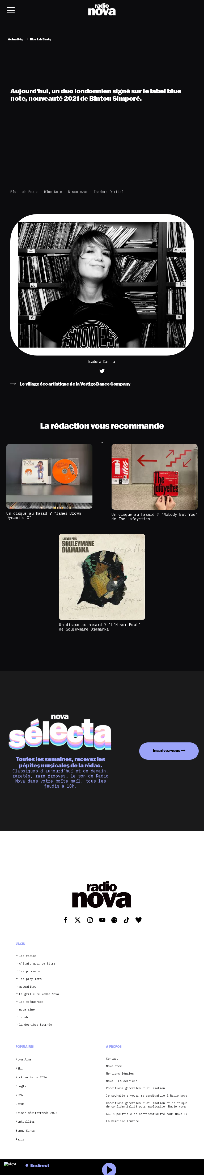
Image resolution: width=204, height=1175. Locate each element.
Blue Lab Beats (24, 191)
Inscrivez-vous (166, 750)
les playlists (30, 979)
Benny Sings (25, 1130)
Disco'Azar (78, 191)
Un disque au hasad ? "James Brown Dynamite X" (43, 515)
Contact (112, 1058)
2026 (19, 1095)
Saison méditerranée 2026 (36, 1113)
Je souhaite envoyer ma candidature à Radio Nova (146, 1095)
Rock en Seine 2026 (31, 1077)
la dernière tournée (35, 1024)
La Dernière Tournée (122, 1121)
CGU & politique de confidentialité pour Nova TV (146, 1114)
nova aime (27, 1009)
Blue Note (53, 191)
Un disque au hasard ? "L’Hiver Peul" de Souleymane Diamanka (99, 627)
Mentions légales (120, 1073)
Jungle (21, 1086)
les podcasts (29, 971)
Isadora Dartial (109, 191)
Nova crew (114, 1066)
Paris (20, 1139)
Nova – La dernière (121, 1081)
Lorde (20, 1104)
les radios (27, 956)
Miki (19, 1068)
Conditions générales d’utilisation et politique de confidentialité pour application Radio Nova (146, 1104)
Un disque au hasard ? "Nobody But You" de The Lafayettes (154, 516)
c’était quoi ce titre (37, 963)
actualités (27, 986)
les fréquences (31, 1002)
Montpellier (25, 1121)
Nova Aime (23, 1059)
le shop (25, 1017)
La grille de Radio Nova (39, 994)
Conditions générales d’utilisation (135, 1088)
